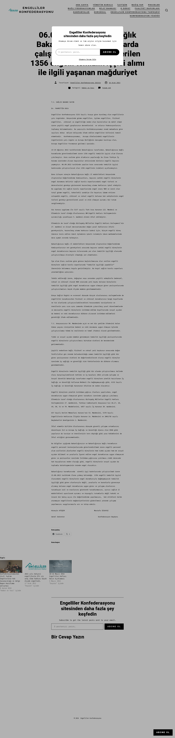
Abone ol (109, 52)
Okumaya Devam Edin (87, 59)
